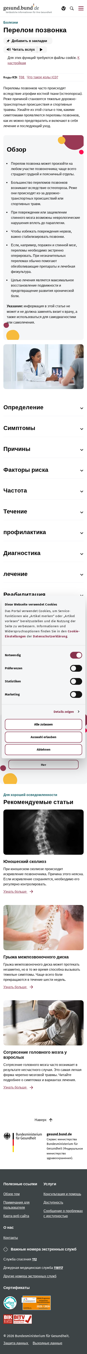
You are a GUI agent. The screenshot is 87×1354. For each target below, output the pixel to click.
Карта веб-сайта (16, 1216)
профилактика (24, 532)
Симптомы (19, 428)
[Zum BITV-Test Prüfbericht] (17, 1319)
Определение (23, 407)
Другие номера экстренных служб (29, 1276)
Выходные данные (47, 1343)
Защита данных (16, 1343)
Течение (15, 511)
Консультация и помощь (62, 1194)
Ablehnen (43, 749)
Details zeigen (64, 712)
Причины (16, 448)
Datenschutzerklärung (50, 636)
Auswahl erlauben (43, 737)
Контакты (10, 1238)
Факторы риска (25, 469)
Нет (43, 765)
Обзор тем (11, 1194)
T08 (22, 77)
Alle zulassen (43, 724)
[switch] (76, 668)
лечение (15, 573)
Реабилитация (24, 594)
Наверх (41, 1120)
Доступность (53, 1202)
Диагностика (22, 553)
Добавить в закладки (29, 41)
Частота (15, 490)
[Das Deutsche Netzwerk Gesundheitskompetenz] (37, 1302)
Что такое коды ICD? (42, 77)
